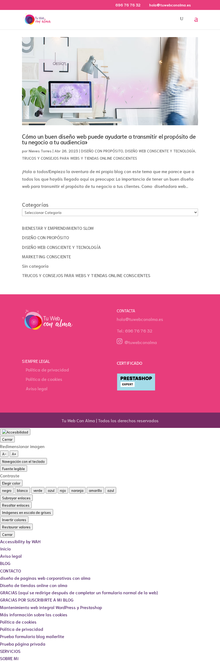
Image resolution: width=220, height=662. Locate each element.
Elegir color (11, 483)
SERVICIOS (10, 651)
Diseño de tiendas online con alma (33, 585)
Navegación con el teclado (23, 461)
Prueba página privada (22, 643)
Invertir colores (14, 519)
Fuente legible (13, 468)
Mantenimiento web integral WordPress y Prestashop (51, 607)
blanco (22, 490)
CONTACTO (10, 570)
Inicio (5, 548)
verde (37, 490)
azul (51, 490)
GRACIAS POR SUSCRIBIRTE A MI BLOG (37, 599)
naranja (77, 490)
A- (4, 453)
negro (7, 490)
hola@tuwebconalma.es (140, 319)
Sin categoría (35, 266)
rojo (63, 490)
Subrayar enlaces (16, 497)
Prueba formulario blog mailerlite (32, 636)
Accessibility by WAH (20, 541)
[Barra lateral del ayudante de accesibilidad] (15, 432)
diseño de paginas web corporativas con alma (45, 578)
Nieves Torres (40, 150)
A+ (14, 453)
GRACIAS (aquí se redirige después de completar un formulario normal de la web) (79, 592)
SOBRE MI (9, 658)
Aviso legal (36, 388)
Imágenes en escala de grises (26, 512)
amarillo (95, 490)
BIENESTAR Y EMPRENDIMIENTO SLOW (58, 228)
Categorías (35, 204)
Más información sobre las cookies (33, 614)
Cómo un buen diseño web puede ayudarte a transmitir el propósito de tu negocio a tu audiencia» (109, 139)
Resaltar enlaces (16, 505)
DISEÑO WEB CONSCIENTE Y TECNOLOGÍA (160, 150)
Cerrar (7, 439)
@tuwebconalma (139, 342)
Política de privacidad (47, 369)
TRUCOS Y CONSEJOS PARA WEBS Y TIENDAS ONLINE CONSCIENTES (79, 158)
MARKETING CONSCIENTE (46, 256)
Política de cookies (44, 379)
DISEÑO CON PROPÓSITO (102, 150)
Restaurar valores (16, 526)
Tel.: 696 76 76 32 (134, 330)
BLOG (5, 563)
